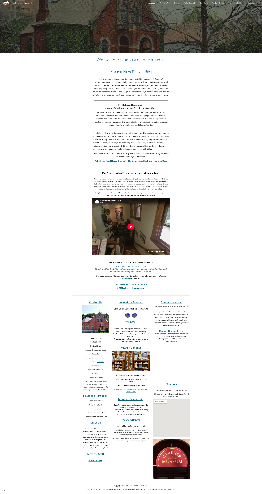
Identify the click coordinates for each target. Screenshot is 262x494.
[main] (131, 59)
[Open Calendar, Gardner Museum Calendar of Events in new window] (186, 346)
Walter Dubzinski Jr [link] (190, 3)
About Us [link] (250, 3)
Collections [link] (204, 3)
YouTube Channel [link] (218, 3)
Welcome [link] (151, 3)
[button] (259, 2)
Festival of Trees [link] (165, 3)
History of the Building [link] (234, 3)
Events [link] (176, 3)
